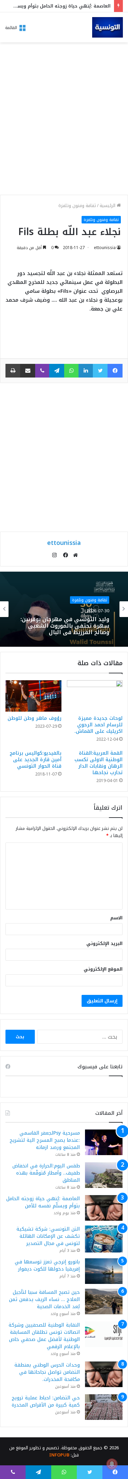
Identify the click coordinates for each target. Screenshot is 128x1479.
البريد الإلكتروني (104, 943)
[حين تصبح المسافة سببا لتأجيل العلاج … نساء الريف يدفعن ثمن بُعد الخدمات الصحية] (104, 1301)
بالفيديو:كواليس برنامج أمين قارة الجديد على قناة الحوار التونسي (35, 760)
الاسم (116, 918)
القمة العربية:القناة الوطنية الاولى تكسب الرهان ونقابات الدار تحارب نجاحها (98, 763)
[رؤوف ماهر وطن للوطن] (33, 696)
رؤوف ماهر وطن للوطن (34, 718)
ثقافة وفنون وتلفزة (77, 205)
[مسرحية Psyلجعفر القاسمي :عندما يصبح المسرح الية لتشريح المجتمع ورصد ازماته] (104, 1142)
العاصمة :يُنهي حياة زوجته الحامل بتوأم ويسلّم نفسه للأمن (43, 1202)
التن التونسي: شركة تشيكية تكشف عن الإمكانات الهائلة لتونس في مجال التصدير (48, 1236)
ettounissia (105, 247)
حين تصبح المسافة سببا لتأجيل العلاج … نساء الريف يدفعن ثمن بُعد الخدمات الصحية (44, 1299)
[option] (64, 609)
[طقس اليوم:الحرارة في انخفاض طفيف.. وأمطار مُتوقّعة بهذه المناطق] (104, 1175)
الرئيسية (108, 205)
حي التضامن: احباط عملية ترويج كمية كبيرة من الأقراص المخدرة (46, 1401)
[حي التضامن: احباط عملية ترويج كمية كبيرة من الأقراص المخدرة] (104, 1407)
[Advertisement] (64, 120)
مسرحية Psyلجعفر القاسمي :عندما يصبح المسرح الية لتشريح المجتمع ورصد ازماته (45, 1140)
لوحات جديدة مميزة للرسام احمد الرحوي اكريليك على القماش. (98, 725)
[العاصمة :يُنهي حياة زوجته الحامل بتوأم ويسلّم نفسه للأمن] (104, 1208)
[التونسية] (107, 27)
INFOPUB (59, 1455)
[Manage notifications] (111, 1464)
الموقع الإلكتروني (103, 969)
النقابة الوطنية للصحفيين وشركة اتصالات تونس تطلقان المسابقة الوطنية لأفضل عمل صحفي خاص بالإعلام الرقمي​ (44, 1335)
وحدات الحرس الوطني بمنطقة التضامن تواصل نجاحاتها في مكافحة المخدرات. (47, 1372)
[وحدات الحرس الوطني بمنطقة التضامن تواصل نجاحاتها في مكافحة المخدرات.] (104, 1374)
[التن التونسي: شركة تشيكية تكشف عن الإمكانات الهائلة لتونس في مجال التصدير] (104, 1238)
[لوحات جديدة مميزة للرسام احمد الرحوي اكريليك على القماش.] (95, 696)
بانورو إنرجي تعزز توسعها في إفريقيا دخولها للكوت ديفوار (47, 1265)
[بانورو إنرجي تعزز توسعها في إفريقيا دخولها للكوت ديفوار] (104, 1271)
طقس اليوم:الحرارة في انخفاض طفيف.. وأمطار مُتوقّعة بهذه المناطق (46, 1173)
